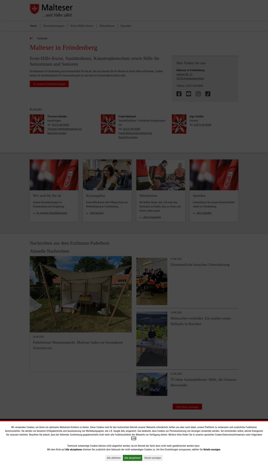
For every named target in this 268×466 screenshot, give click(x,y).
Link (134, 438)
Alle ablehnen (114, 457)
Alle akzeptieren (133, 457)
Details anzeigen (153, 457)
